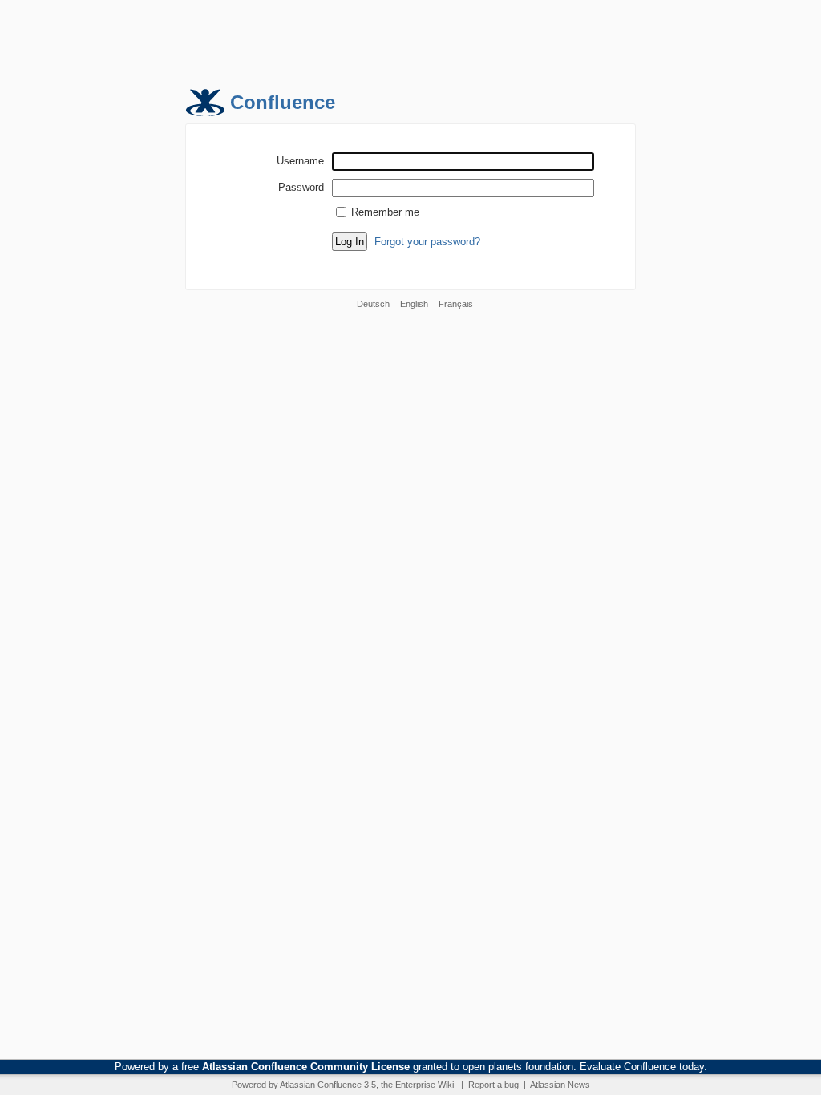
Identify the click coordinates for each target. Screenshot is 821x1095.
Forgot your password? (427, 242)
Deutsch (373, 304)
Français (456, 304)
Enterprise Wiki (424, 1084)
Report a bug (493, 1084)
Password (301, 186)
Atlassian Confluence (321, 1084)
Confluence (282, 102)
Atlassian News (560, 1084)
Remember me (385, 212)
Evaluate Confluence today (642, 1067)
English (414, 304)
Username (300, 160)
